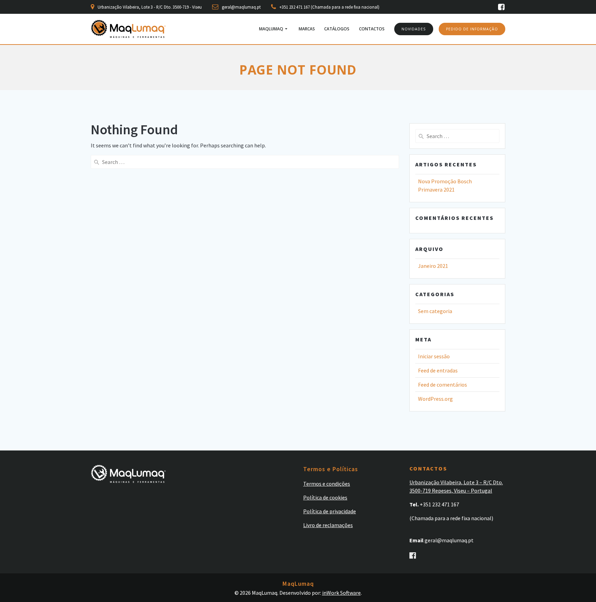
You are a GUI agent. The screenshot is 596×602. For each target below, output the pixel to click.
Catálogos (336, 29)
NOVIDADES (413, 29)
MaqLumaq (271, 29)
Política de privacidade (329, 511)
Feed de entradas (438, 370)
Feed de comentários (442, 384)
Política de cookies (325, 497)
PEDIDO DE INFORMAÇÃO (472, 29)
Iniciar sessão (434, 356)
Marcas (307, 29)
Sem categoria (435, 311)
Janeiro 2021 (433, 265)
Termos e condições (326, 483)
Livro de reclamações (328, 525)
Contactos (372, 29)
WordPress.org (435, 398)
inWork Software (341, 592)
